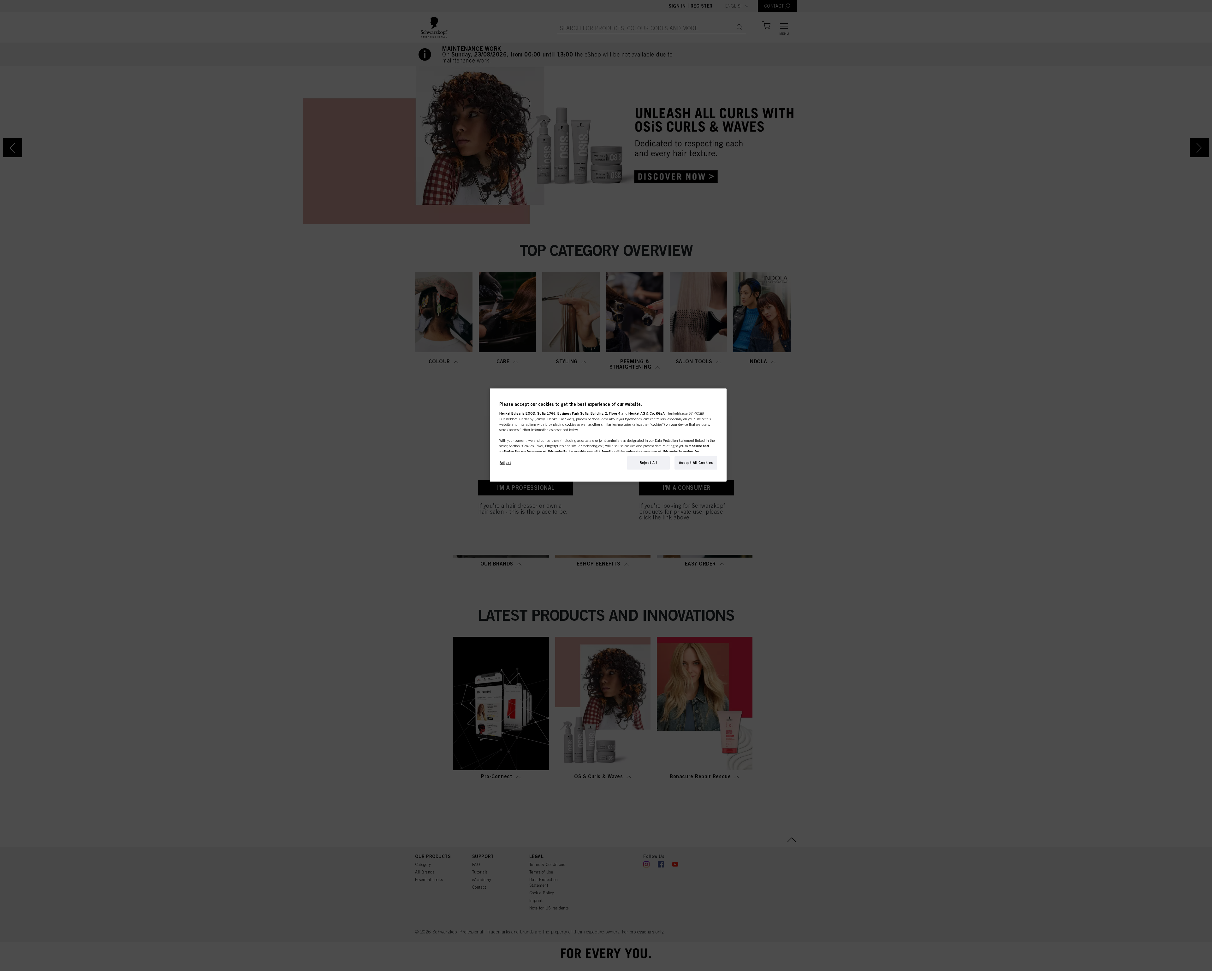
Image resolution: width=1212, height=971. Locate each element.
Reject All (648, 462)
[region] (608, 435)
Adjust (505, 462)
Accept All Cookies (696, 462)
